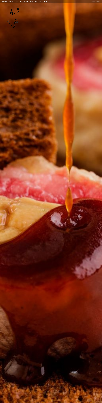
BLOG (36, 1)
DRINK (21, 1)
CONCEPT (11, 1)
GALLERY (26, 1)
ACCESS (40, 1)
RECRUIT (31, 1)
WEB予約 (45, 1)
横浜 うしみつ (4, 1)
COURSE (16, 1)
